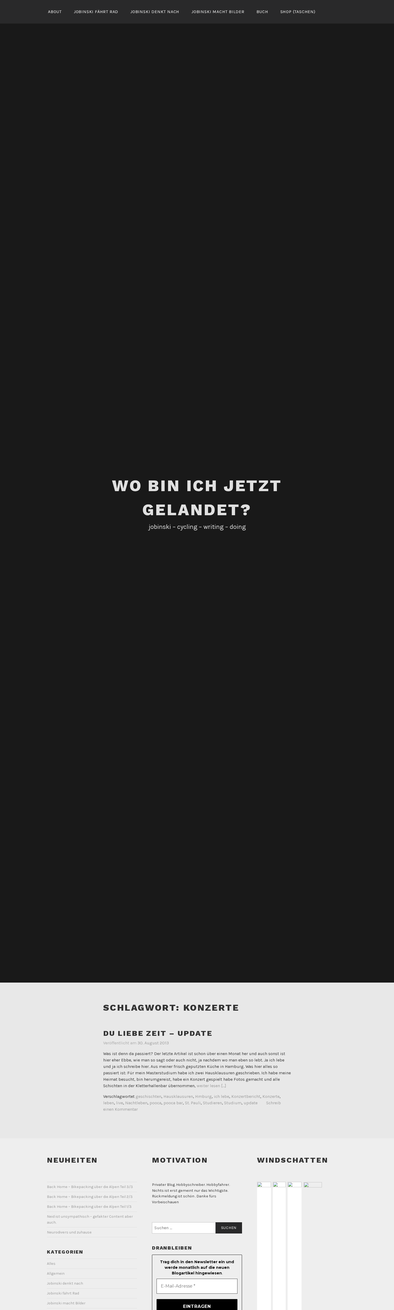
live (119, 1102)
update (251, 1102)
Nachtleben (136, 1102)
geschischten (148, 1096)
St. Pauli (193, 1102)
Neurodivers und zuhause (69, 1232)
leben (108, 1102)
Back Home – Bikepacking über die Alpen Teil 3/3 (90, 1187)
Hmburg (203, 1096)
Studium (232, 1102)
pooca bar (173, 1102)
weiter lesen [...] (211, 1085)
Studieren (212, 1102)
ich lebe (221, 1096)
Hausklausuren (178, 1096)
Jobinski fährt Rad (96, 11)
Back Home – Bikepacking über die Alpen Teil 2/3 (90, 1196)
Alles (51, 1263)
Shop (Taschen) (297, 11)
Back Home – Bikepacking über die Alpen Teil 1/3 (89, 1206)
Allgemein (56, 1273)
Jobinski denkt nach (154, 11)
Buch (262, 11)
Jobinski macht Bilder (217, 11)
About (55, 11)
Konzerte (271, 1096)
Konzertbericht (245, 1096)
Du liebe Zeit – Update (158, 1033)
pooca (155, 1102)
